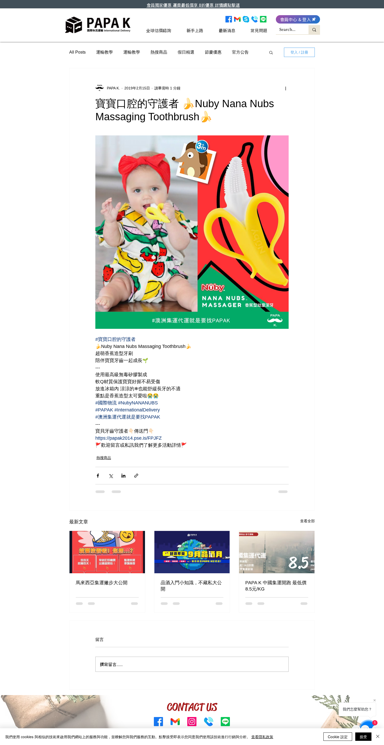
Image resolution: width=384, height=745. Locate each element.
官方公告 (240, 52)
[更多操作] (285, 88)
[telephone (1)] (254, 19)
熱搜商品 (158, 52)
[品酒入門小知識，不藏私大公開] (192, 552)
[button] (271, 52)
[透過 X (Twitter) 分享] (110, 475)
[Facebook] (228, 19)
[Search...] (314, 29)
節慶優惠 (213, 52)
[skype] (246, 19)
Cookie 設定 (338, 736)
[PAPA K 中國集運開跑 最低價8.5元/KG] (277, 552)
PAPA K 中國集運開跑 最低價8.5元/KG (275, 586)
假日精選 (186, 52)
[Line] (263, 19)
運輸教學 (104, 52)
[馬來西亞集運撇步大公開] (107, 552)
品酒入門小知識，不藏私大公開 (191, 586)
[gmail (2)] (237, 19)
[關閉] (378, 736)
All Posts (77, 52)
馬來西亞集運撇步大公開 (101, 582)
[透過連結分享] (136, 475)
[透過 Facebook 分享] (97, 475)
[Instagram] (191, 721)
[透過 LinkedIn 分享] (123, 475)
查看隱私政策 (262, 736)
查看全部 (307, 521)
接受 (363, 736)
